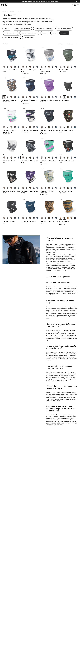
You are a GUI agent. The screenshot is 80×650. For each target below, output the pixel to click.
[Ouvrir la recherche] (72, 5)
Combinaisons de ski (10, 33)
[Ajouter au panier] (18, 62)
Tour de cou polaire (64, 221)
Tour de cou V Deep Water (29, 221)
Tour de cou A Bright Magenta (49, 100)
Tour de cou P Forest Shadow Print (49, 131)
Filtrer (6, 44)
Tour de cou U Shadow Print (29, 130)
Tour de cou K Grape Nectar (29, 191)
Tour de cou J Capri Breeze (10, 70)
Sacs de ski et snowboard (12, 37)
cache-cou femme (72, 394)
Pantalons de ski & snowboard (43, 28)
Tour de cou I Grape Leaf (66, 161)
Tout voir (7, 28)
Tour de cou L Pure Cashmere (11, 191)
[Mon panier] (75, 5)
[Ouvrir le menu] (78, 5)
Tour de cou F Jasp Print (66, 130)
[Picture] (4, 5)
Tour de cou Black (64, 100)
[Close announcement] (77, 1)
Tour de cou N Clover (8, 221)
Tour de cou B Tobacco (66, 70)
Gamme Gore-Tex (29, 37)
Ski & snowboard (11, 11)
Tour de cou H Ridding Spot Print (29, 161)
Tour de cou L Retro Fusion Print (29, 101)
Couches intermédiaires (64, 28)
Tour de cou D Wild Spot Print (49, 221)
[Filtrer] (3, 44)
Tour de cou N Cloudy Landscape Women (8, 131)
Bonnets (44, 33)
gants (65, 415)
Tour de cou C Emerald (65, 191)
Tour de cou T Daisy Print (9, 100)
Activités (4, 11)
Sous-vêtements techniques (29, 33)
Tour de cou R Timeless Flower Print (47, 192)
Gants (54, 33)
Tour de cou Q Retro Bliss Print (47, 161)
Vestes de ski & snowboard (22, 28)
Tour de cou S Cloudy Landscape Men (46, 70)
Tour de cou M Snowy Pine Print (29, 70)
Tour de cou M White (8, 161)
